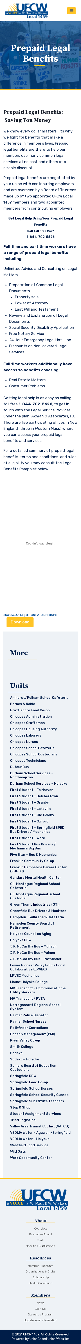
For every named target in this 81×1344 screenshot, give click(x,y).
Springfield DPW (23, 1076)
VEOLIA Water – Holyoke (30, 1139)
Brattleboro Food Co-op (30, 710)
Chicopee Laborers (25, 735)
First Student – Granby (29, 802)
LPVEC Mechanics (24, 976)
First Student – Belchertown (34, 796)
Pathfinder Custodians (29, 1028)
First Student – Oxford (29, 821)
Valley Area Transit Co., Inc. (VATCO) (39, 1126)
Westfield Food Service (29, 1145)
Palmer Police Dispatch (29, 1015)
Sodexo (16, 1053)
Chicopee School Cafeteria (32, 748)
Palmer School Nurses (28, 1021)
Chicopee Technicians (28, 761)
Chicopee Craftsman (27, 723)
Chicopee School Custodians (33, 754)
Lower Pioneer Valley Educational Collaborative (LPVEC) (37, 967)
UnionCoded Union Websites (49, 1339)
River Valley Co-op (25, 1040)
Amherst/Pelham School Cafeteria (39, 698)
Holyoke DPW (20, 940)
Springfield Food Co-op (29, 1082)
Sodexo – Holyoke (24, 1059)
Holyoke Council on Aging (30, 934)
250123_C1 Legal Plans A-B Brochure (30, 614)
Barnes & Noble (22, 704)
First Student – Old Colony (32, 815)
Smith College (21, 1047)
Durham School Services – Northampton (31, 775)
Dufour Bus (19, 767)
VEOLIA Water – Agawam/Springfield (40, 1133)
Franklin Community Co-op (32, 861)
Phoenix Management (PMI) (32, 1034)
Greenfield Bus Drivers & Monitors (38, 911)
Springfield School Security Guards (39, 1095)
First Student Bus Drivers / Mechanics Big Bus (33, 846)
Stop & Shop (20, 1107)
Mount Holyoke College (29, 982)
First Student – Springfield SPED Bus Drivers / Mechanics (37, 830)
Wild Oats (18, 1151)
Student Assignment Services (35, 1114)
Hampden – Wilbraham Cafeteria (37, 917)
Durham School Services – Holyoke (38, 784)
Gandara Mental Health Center (35, 878)
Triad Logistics (23, 1120)
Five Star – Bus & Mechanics (33, 855)
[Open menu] (71, 10)
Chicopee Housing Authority (33, 729)
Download (20, 622)
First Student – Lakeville (30, 809)
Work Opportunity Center (31, 1158)
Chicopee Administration (31, 717)
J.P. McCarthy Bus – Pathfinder (36, 959)
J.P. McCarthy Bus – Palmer (33, 953)
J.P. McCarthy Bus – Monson (33, 946)
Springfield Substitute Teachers (37, 1101)
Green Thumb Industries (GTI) (35, 905)
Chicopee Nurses (24, 742)
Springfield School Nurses (31, 1088)
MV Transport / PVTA (27, 999)
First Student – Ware (27, 838)
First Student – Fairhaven (31, 790)
